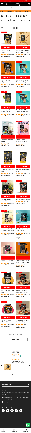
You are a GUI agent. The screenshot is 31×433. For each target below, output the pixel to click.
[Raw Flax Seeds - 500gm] (8, 68)
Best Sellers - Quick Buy (18, 7)
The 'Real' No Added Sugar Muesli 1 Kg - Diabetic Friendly (22, 81)
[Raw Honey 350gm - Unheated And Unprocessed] (8, 308)
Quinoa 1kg (7, 260)
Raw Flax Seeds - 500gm (6, 81)
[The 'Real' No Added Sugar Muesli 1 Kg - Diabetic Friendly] (23, 68)
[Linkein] (20, 410)
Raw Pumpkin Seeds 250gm (7, 110)
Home (9, 7)
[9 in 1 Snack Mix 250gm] (23, 187)
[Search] (7, 4)
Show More (15, 339)
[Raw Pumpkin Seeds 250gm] (8, 98)
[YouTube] (12, 410)
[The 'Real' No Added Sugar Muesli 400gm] (23, 98)
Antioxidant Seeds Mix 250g (7, 291)
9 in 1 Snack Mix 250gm (23, 199)
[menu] (2, 4)
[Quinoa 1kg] (8, 249)
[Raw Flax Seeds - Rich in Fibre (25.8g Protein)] (23, 249)
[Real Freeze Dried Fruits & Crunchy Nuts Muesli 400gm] (8, 217)
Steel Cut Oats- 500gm (5, 51)
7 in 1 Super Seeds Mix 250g (7, 170)
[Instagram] (7, 410)
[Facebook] (3, 410)
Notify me (7, 47)
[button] (14, 28)
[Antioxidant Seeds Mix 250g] (8, 278)
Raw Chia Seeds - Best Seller (23, 229)
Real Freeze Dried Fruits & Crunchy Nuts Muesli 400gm (8, 230)
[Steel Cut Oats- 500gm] (8, 38)
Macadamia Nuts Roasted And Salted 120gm (6, 200)
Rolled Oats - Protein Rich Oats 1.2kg (22, 321)
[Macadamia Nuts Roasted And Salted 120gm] (8, 187)
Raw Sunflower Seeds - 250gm (23, 170)
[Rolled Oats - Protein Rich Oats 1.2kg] (23, 308)
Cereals (22, 20)
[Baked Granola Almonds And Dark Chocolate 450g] (23, 128)
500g (19, 238)
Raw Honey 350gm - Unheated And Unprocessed (7, 321)
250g (17, 238)
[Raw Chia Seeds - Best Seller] (23, 217)
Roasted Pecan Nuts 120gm (7, 140)
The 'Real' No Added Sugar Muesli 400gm (22, 110)
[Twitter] (16, 410)
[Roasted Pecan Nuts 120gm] (8, 128)
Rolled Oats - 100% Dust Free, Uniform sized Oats (22, 291)
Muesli (14, 20)
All (1, 20)
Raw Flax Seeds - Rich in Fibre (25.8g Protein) (23, 261)
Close (29, 1)
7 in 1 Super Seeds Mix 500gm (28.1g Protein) (22, 51)
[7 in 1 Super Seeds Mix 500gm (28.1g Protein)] (23, 38)
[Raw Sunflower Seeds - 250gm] (23, 157)
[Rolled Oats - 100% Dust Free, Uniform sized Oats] (23, 278)
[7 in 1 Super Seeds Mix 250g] (8, 157)
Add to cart (23, 47)
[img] (15, 354)
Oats (7, 20)
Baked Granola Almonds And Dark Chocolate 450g (21, 140)
